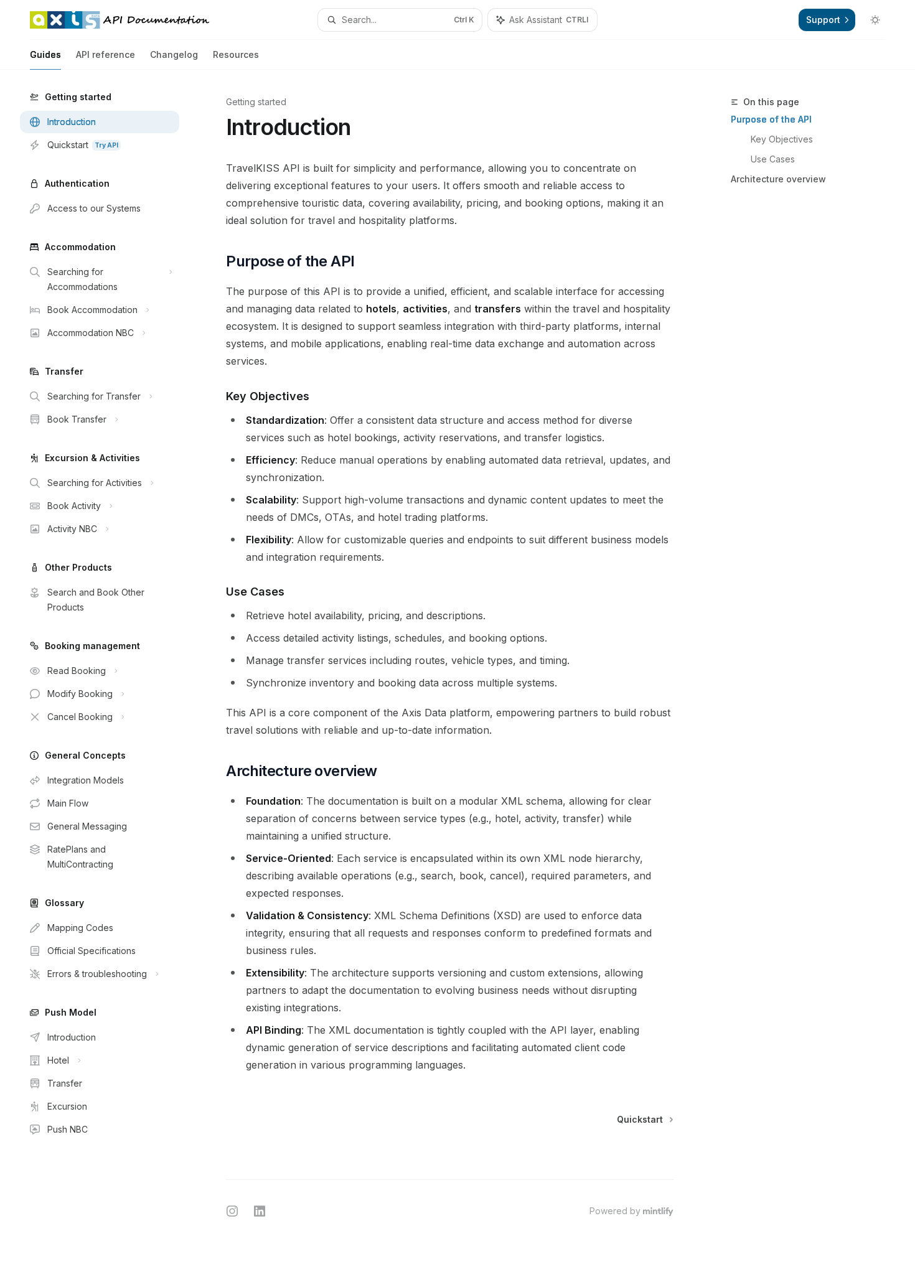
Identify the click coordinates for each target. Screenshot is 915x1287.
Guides (45, 54)
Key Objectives (782, 139)
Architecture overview (778, 179)
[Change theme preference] (875, 20)
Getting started (256, 101)
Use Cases (773, 159)
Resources (236, 54)
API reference (105, 54)
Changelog (174, 54)
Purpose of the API (771, 119)
